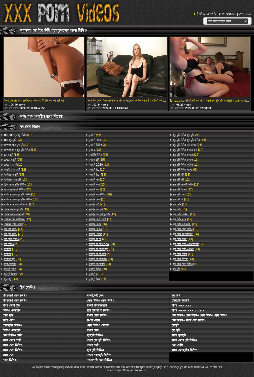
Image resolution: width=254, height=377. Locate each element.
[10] (19, 204)
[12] (20, 149)
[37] (17, 189)
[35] (101, 249)
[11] (185, 164)
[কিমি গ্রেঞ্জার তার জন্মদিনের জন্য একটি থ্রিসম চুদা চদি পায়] (44, 67)
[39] (98, 145)
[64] (100, 219)
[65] (95, 135)
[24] (13, 229)
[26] (17, 214)
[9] (184, 264)
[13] (18, 135)
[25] (13, 159)
